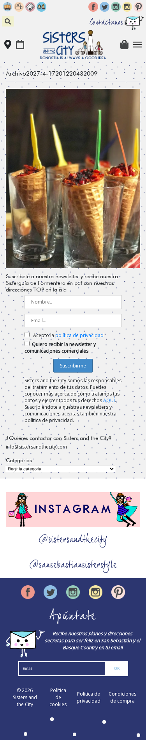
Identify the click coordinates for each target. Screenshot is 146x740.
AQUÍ (109, 400)
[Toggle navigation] (137, 44)
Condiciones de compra (122, 697)
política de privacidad (79, 335)
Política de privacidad (88, 697)
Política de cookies (58, 697)
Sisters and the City (25, 701)
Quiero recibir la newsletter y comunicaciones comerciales (60, 347)
